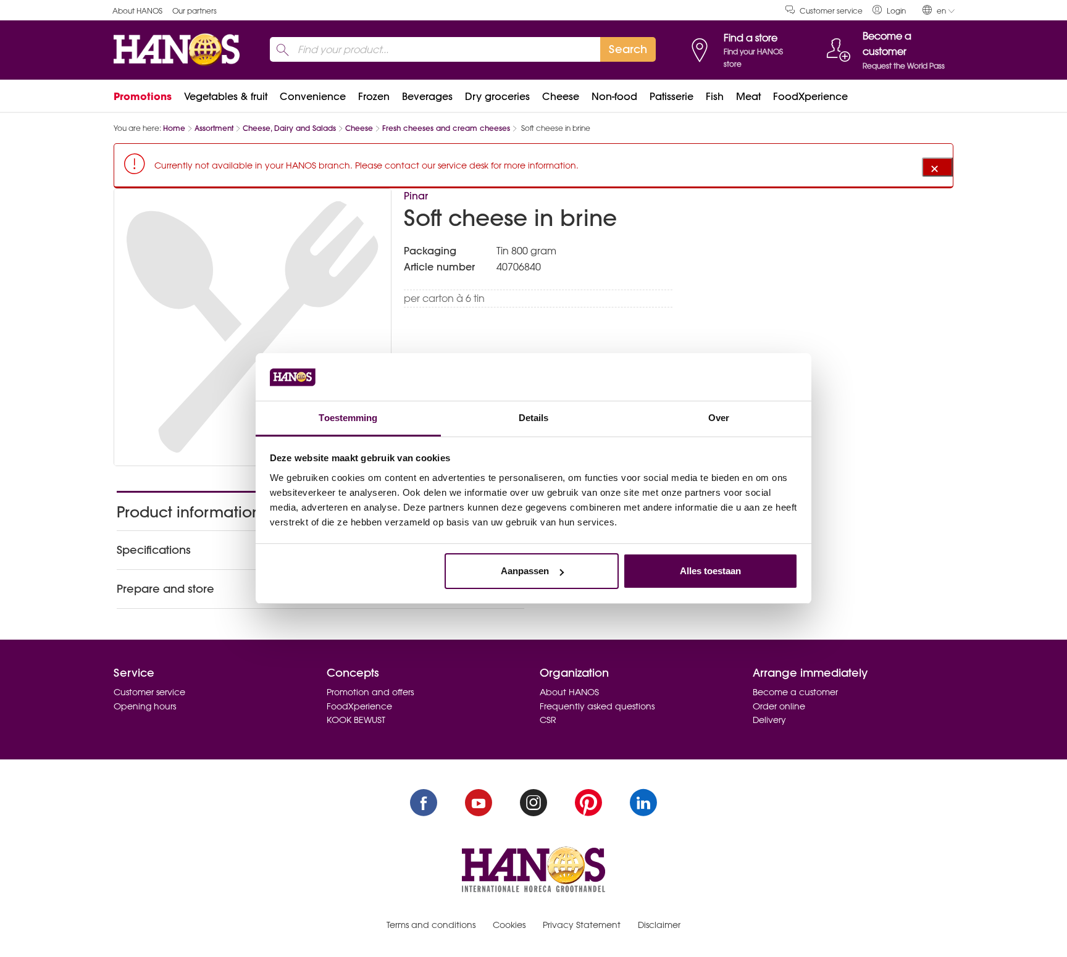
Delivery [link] (769, 720)
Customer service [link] (831, 11)
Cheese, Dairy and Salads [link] (289, 128)
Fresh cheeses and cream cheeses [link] (446, 128)
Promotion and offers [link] (370, 692)
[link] (889, 10)
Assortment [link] (214, 128)
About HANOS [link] (137, 11)
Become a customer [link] (795, 692)
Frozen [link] (374, 96)
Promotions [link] (143, 96)
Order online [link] (779, 706)
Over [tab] (718, 417)
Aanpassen (525, 571)
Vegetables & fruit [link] (225, 96)
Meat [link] (748, 96)
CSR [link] (548, 720)
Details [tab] (534, 417)
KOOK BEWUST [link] (356, 720)
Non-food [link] (614, 96)
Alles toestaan (710, 571)
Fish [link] (715, 96)
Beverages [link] (427, 96)
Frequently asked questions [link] (597, 706)
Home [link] (174, 128)
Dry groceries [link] (497, 96)
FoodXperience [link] (810, 96)
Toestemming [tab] (348, 417)
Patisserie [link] (671, 96)
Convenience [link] (313, 96)
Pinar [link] (416, 196)
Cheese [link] (560, 96)
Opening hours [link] (145, 706)
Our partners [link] (194, 11)
